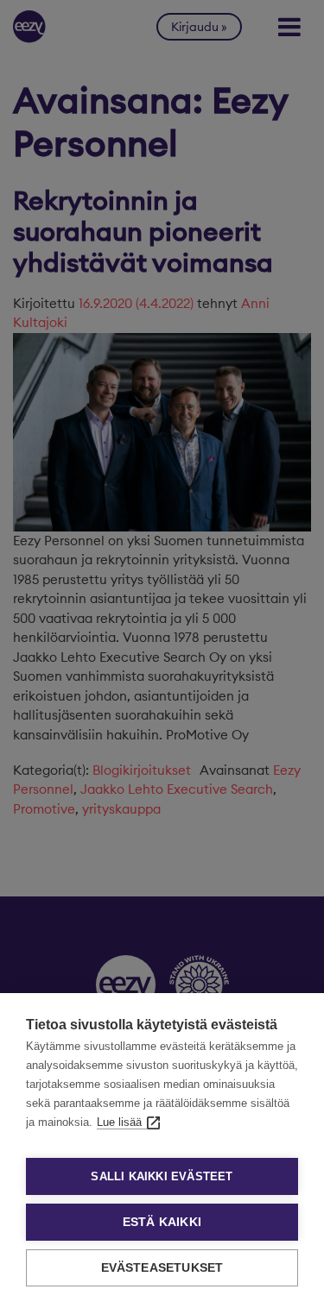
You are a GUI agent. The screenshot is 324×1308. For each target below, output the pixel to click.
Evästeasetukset (162, 1267)
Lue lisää (119, 1122)
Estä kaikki (162, 1222)
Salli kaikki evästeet (161, 1176)
